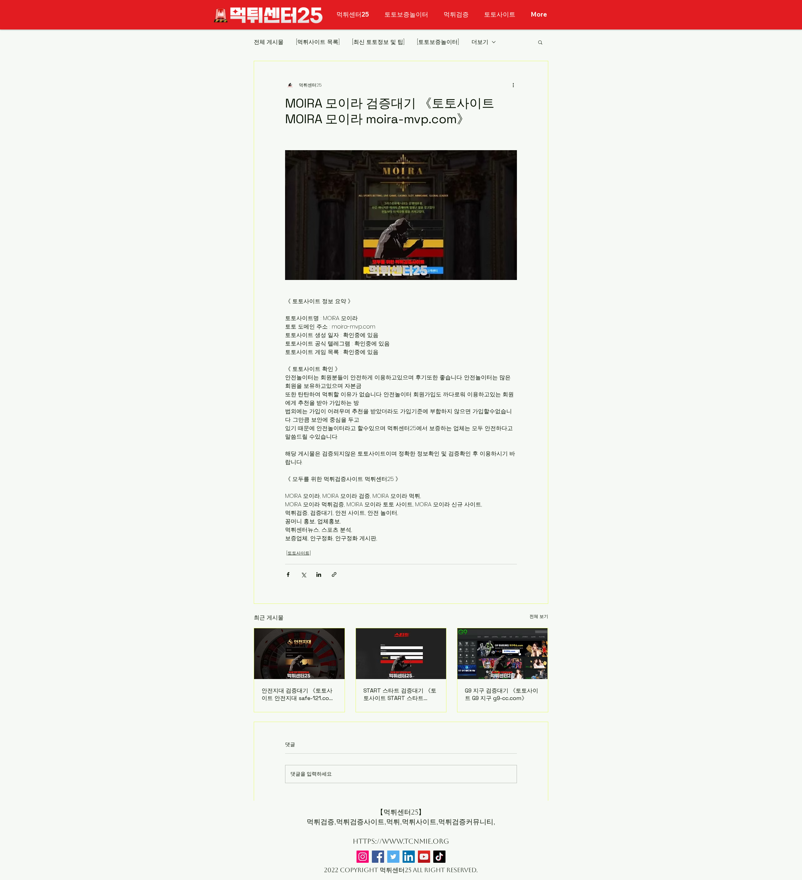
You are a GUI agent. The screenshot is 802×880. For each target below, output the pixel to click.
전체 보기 (538, 616)
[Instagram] (363, 857)
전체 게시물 (269, 42)
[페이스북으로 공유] (288, 574)
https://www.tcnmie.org (401, 841)
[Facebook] (378, 857)
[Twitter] (393, 857)
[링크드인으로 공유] (319, 574)
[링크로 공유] (334, 574)
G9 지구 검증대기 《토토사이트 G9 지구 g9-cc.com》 (501, 694)
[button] (540, 42)
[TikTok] (439, 857)
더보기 (479, 42)
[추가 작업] (513, 85)
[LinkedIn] (409, 857)
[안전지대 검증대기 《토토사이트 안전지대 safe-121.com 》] (299, 653)
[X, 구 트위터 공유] (303, 574)
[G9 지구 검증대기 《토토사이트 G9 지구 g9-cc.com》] (502, 653)
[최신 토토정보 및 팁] (378, 42)
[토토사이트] (298, 553)
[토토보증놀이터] (438, 42)
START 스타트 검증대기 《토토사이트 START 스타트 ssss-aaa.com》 (399, 694)
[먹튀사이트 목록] (318, 42)
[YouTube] (424, 857)
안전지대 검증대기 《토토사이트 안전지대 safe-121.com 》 (298, 694)
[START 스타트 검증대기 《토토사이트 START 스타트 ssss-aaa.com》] (401, 653)
